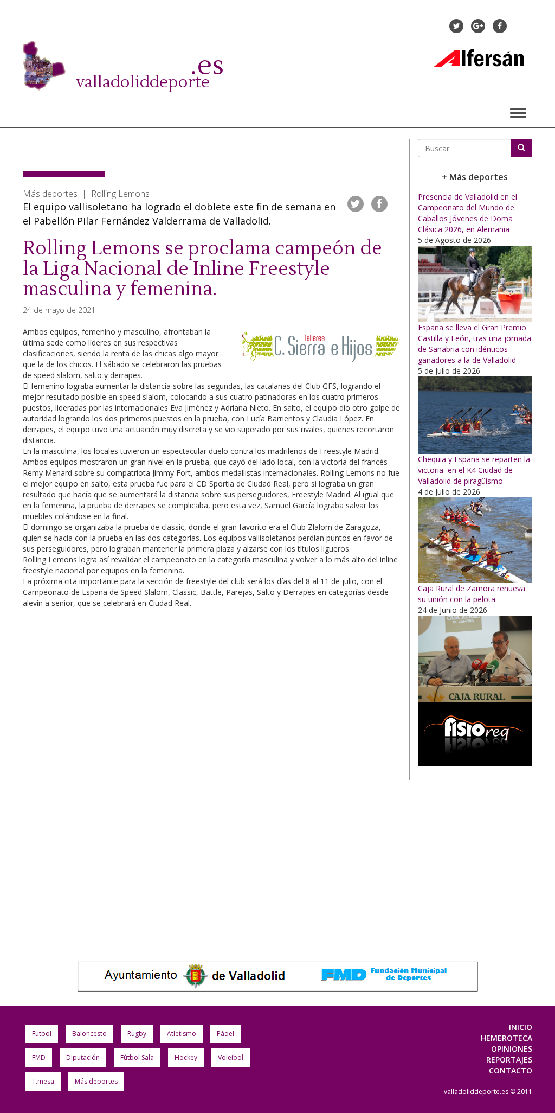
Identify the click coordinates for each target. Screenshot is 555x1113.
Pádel (225, 1033)
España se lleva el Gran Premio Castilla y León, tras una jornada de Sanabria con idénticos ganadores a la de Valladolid (474, 343)
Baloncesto (89, 1033)
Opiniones (511, 1049)
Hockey (186, 1057)
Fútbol (41, 1033)
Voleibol (230, 1057)
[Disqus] (212, 782)
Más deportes (96, 1081)
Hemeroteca (506, 1038)
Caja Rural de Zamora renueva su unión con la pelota (471, 593)
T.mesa (43, 1081)
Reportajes (509, 1059)
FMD (39, 1057)
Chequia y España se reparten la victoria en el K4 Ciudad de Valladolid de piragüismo (474, 470)
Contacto (510, 1070)
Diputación (83, 1057)
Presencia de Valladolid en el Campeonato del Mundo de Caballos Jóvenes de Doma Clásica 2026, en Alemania (467, 212)
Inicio (520, 1027)
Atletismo (181, 1033)
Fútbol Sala (137, 1057)
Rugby (136, 1033)
